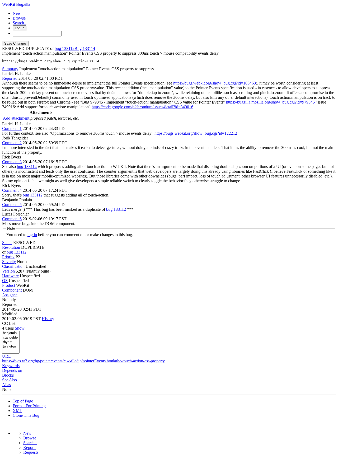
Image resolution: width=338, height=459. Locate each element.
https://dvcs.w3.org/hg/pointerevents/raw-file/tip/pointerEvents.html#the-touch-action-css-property (83, 361)
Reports (29, 447)
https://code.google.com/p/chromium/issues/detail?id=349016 (142, 107)
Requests (30, 452)
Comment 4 (12, 190)
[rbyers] (10, 342)
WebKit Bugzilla (16, 4)
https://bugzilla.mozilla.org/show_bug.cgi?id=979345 (270, 102)
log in (32, 234)
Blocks (8, 375)
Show (20, 328)
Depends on (12, 370)
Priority (8, 257)
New (17, 13)
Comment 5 (12, 204)
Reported (9, 78)
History (48, 318)
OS (5, 280)
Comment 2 (12, 142)
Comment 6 (12, 219)
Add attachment (16, 118)
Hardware (10, 276)
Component (12, 290)
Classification (13, 266)
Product (8, 285)
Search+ (19, 23)
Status (7, 242)
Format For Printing (29, 406)
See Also (9, 380)
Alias (6, 384)
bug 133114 (27, 166)
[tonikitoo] (10, 346)
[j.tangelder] (10, 337)
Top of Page (23, 401)
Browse (19, 18)
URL (6, 356)
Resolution (11, 247)
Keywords (11, 365)
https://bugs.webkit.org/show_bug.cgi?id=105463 (214, 83)
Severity (9, 261)
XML (17, 410)
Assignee (9, 295)
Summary (10, 69)
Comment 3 (12, 162)
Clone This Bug (26, 415)
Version (8, 271)
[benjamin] (10, 333)
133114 (89, 48)
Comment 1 (12, 128)
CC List (8, 323)
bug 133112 (64, 48)
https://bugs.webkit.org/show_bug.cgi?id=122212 (195, 133)
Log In (19, 28)
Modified (9, 314)
